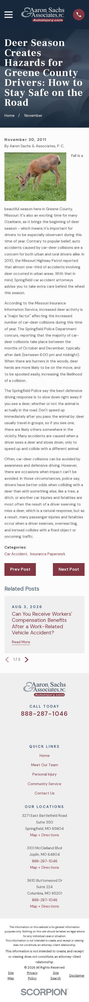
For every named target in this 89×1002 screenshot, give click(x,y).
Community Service (44, 783)
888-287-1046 (44, 714)
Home (45, 755)
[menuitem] (10, 976)
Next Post (69, 569)
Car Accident (15, 554)
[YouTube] (50, 727)
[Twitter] (26, 727)
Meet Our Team (44, 765)
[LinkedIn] (62, 727)
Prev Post (20, 569)
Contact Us (45, 793)
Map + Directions (44, 835)
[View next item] (26, 659)
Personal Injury (44, 774)
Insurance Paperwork (47, 554)
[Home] (42, 15)
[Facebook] (38, 727)
